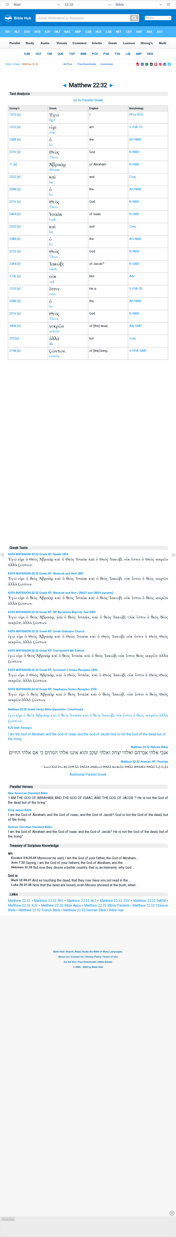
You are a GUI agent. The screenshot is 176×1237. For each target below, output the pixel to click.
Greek (16, 64)
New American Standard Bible (28, 793)
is (118, 734)
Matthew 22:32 (19, 901)
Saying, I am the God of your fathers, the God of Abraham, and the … (68, 863)
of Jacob (102, 734)
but (159, 734)
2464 (12, 214)
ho (51, 145)
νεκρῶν (151, 715)
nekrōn (54, 331)
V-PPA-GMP (137, 351)
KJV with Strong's (20, 727)
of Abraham (36, 734)
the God (21, 734)
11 (11, 164)
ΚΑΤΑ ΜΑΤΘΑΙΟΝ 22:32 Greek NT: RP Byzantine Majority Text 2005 (52, 612)
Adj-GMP (135, 326)
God (113, 734)
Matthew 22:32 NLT (81, 901)
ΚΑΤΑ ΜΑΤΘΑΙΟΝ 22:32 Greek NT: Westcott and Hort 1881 (45, 573)
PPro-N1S (136, 115)
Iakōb (53, 269)
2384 (12, 264)
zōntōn (54, 356)
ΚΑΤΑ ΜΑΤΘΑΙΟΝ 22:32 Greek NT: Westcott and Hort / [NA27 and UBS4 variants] (60, 592)
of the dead (147, 734)
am (12, 734)
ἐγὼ (11, 715)
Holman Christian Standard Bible (30, 827)
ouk (52, 281)
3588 (12, 139)
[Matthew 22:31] (5, 564)
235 (11, 338)
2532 (12, 177)
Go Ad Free (8, 1219)
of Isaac (70, 734)
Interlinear (75, 709)
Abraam (54, 170)
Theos (53, 157)
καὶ (54, 715)
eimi (52, 132)
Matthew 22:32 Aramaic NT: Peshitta (144, 761)
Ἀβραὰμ (43, 715)
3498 (12, 326)
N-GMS (134, 164)
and (48, 734)
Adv (132, 276)
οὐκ (119, 715)
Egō (52, 120)
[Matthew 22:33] (170, 564)
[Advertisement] (88, 451)
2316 (12, 152)
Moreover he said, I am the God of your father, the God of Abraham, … (75, 858)
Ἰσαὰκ (75, 715)
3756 (12, 276)
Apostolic (59, 709)
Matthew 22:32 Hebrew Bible (149, 747)
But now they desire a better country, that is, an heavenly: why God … (72, 867)
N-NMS (134, 152)
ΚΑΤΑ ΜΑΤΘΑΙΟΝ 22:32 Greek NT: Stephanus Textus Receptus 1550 (52, 689)
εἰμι (19, 715)
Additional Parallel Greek (88, 774)
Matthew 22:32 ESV (115, 901)
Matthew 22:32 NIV (48, 901)
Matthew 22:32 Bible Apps (61, 905)
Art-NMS (135, 139)
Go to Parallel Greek (88, 100)
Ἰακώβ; (108, 715)
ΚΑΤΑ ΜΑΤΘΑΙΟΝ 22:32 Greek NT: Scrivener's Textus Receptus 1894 (52, 670)
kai (51, 182)
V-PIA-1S (136, 127)
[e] (18, 115)
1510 (12, 127)
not (123, 734)
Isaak (52, 219)
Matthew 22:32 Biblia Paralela (106, 905)
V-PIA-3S (136, 289)
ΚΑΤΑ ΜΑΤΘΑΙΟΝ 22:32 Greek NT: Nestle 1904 (38, 554)
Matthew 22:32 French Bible (39, 910)
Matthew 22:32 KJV (23, 905)
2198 (12, 351)
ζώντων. (15, 721)
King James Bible (19, 810)
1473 (12, 115)
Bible (8, 64)
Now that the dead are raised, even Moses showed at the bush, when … (75, 885)
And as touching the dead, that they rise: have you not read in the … (71, 880)
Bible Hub (116, 910)
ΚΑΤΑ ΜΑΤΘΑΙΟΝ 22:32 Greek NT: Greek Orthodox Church (46, 631)
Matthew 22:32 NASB (149, 901)
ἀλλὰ (163, 715)
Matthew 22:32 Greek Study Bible (30, 709)
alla (51, 344)
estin (52, 294)
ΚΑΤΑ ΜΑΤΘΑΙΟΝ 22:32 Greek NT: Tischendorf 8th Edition (46, 650)
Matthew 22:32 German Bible (84, 910)
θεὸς (31, 715)
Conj (132, 177)
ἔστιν (127, 715)
